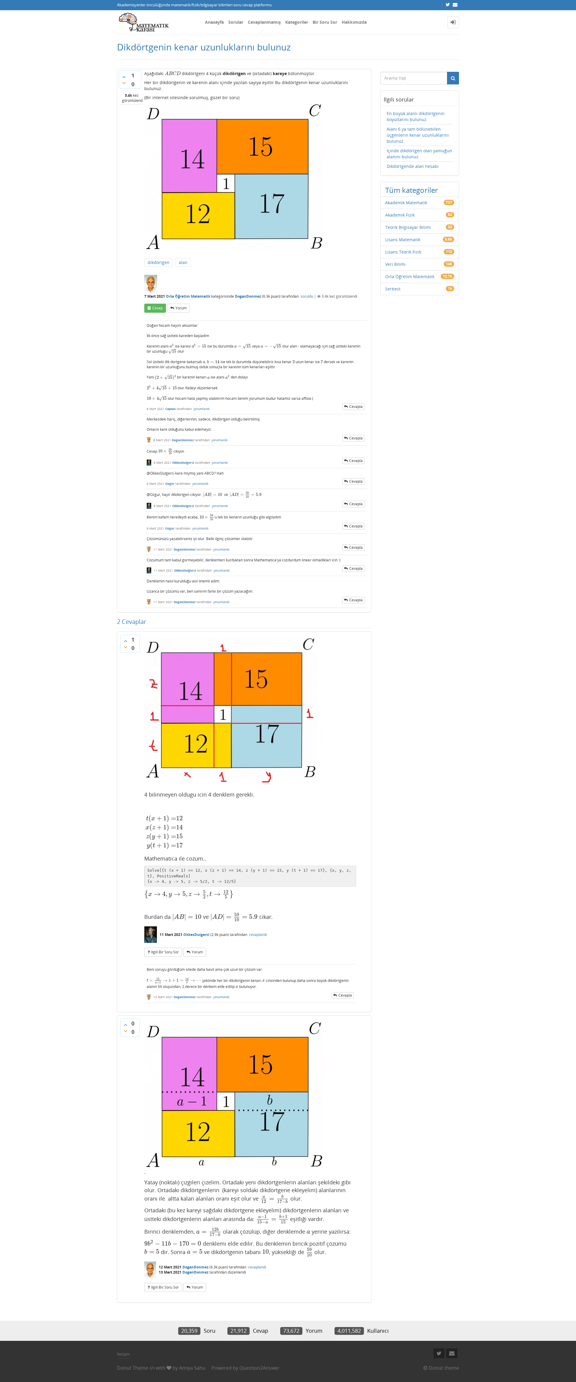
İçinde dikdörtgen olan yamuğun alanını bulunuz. (419, 153)
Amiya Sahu (192, 1368)
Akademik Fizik (400, 215)
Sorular (235, 22)
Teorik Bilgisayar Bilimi (408, 227)
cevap (157, 308)
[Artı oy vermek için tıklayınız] (124, 77)
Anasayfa (214, 22)
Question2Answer (259, 1368)
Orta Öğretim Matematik (188, 296)
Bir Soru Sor (325, 22)
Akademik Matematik (406, 202)
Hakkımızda (354, 22)
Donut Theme (132, 1368)
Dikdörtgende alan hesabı (413, 166)
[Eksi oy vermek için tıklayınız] (124, 83)
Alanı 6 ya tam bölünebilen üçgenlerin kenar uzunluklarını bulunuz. (418, 135)
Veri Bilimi (395, 264)
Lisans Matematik (402, 239)
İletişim (123, 1354)
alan (183, 262)
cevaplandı (258, 934)
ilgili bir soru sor (165, 952)
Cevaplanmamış (264, 22)
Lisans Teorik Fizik (403, 252)
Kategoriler (296, 22)
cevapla (356, 406)
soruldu (307, 296)
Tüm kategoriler (411, 190)
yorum (181, 308)
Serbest (392, 289)
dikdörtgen (159, 262)
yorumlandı (202, 409)
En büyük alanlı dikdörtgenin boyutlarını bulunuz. (416, 116)
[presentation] (173, 73)
